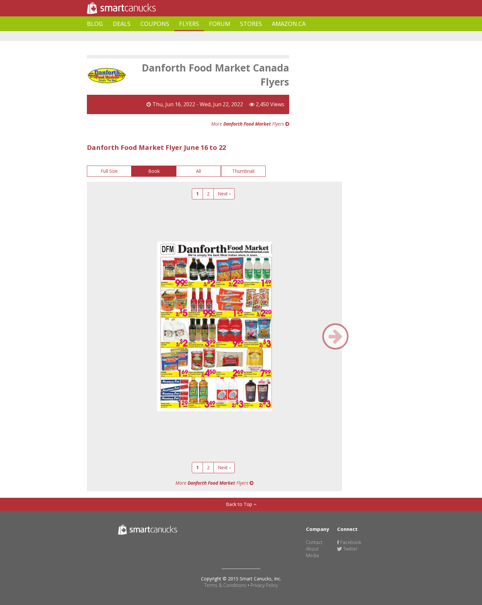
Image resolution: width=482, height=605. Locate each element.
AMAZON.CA (289, 24)
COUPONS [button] (154, 24)
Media (312, 555)
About (312, 549)
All (198, 171)
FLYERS (189, 24)
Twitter (349, 549)
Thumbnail (243, 171)
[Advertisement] (206, 36)
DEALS (122, 24)
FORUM (219, 24)
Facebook (350, 542)
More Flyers (248, 124)
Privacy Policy (264, 585)
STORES (251, 24)
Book (154, 171)
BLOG (95, 24)
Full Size (109, 171)
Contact (314, 542)
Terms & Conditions (225, 585)
